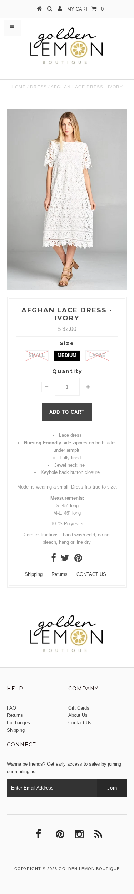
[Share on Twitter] (65, 559)
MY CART (85, 9)
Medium (67, 355)
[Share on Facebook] (54, 559)
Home (18, 87)
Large (97, 355)
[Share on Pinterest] (78, 559)
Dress (38, 87)
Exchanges (18, 722)
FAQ (11, 708)
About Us (78, 715)
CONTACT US (91, 574)
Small (37, 355)
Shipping (34, 574)
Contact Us (79, 722)
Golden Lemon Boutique (89, 869)
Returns (59, 574)
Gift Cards (78, 708)
